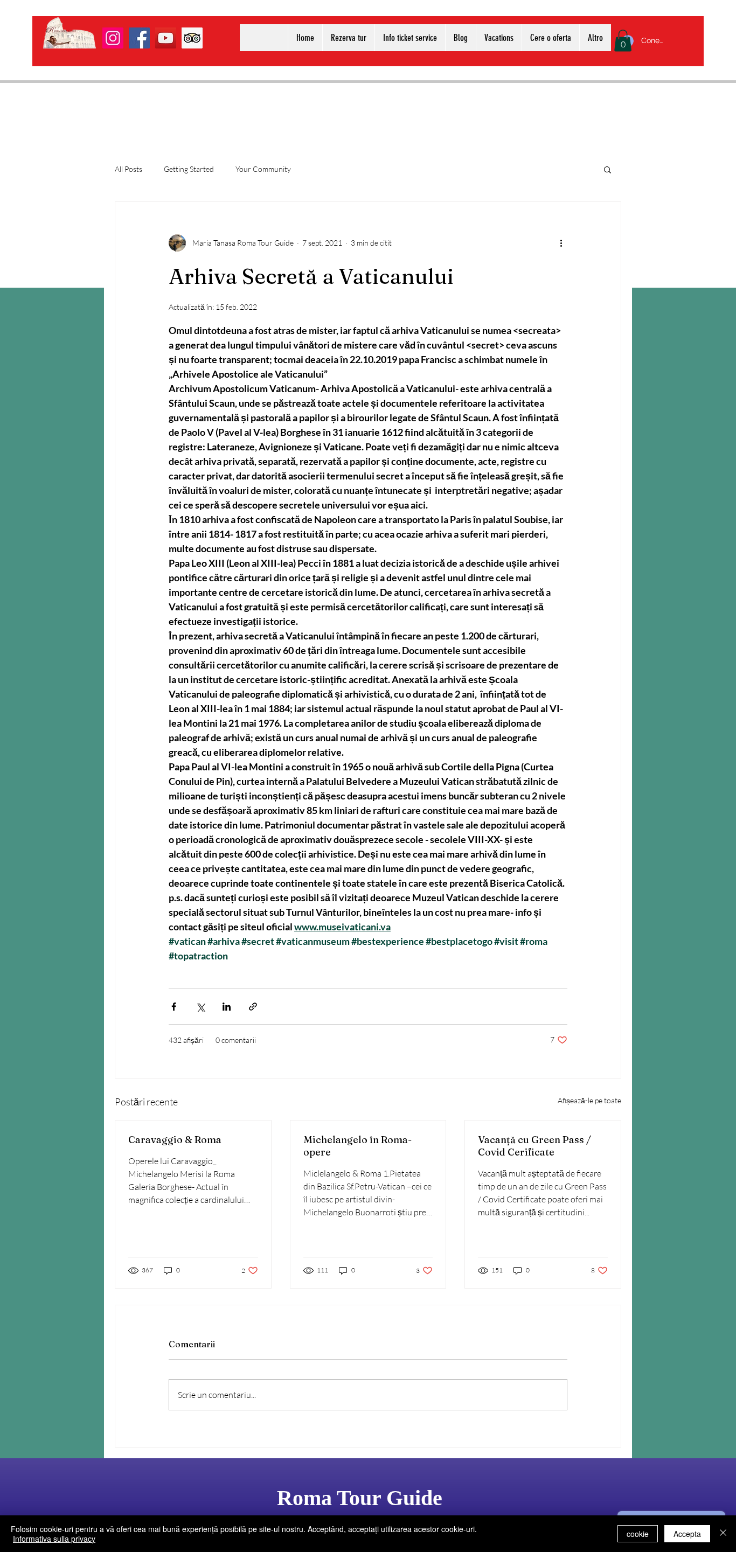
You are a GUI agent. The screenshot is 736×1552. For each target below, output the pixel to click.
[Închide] (723, 1533)
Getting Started (189, 168)
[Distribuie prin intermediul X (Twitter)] (200, 1006)
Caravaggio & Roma (174, 1139)
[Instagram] (112, 37)
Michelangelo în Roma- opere (357, 1145)
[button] (623, 41)
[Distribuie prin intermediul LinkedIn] (226, 1006)
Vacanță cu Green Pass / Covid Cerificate (534, 1145)
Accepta (687, 1533)
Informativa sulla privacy (54, 1538)
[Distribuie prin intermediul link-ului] (253, 1006)
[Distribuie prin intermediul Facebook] (174, 1006)
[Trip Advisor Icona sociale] (192, 37)
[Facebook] (139, 37)
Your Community (263, 168)
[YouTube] (165, 37)
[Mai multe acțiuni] (560, 242)
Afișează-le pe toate (589, 1100)
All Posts (128, 168)
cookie (638, 1533)
